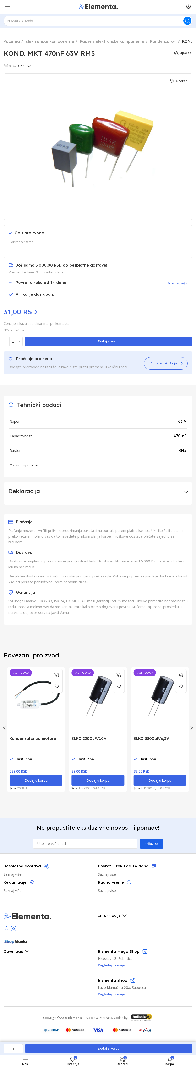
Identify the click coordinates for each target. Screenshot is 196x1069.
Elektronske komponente (50, 41)
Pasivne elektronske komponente (112, 41)
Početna (12, 41)
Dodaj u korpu (108, 341)
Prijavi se (151, 843)
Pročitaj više (177, 283)
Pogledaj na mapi (111, 994)
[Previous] (4, 728)
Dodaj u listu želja (163, 363)
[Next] (191, 728)
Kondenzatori (163, 41)
